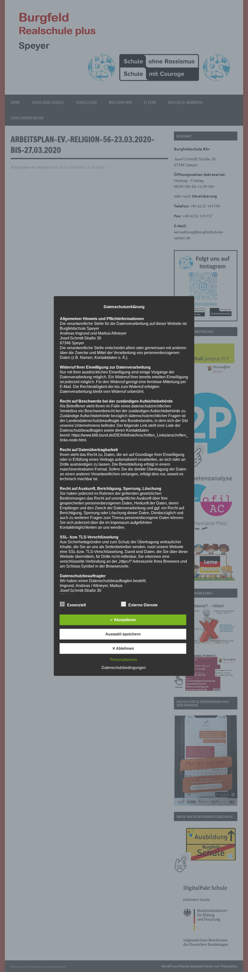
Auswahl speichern (123, 634)
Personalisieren (123, 659)
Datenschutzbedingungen (123, 667)
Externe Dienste (143, 605)
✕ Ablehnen (123, 648)
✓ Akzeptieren (123, 620)
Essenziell (76, 605)
